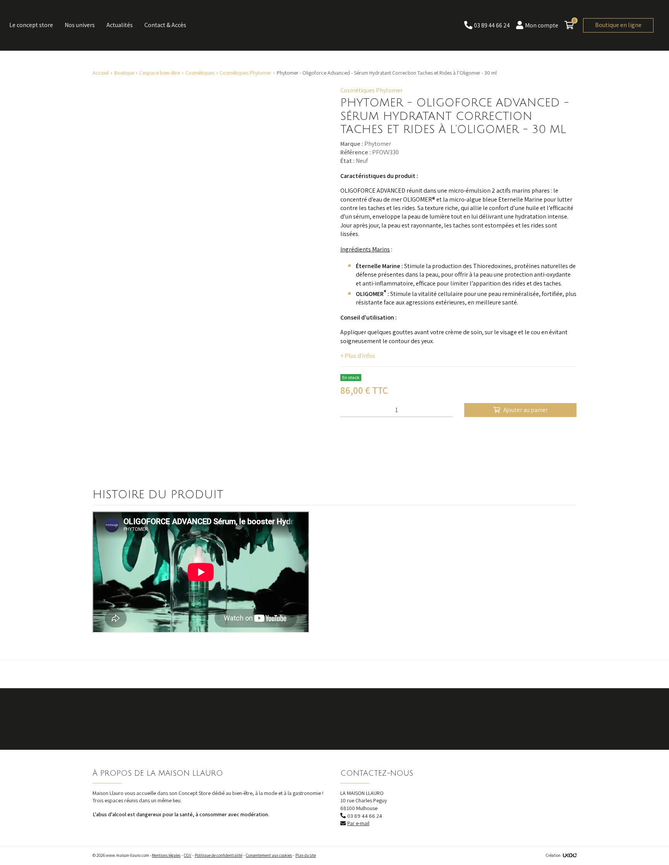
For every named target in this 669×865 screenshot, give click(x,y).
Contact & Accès (165, 25)
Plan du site (305, 855)
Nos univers (80, 25)
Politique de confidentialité (218, 855)
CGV (187, 855)
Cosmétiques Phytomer (371, 90)
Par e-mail (358, 823)
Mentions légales (166, 855)
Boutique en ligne (618, 25)
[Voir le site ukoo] (569, 855)
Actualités (119, 25)
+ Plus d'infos (357, 356)
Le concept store (31, 25)
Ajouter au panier (525, 410)
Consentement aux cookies (269, 855)
